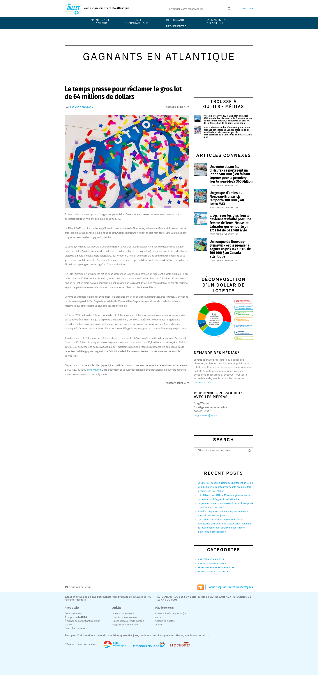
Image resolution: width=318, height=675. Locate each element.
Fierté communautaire (124, 617)
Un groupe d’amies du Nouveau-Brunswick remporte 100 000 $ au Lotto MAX (227, 198)
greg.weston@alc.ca (205, 415)
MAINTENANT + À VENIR (210, 559)
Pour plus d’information (224, 185)
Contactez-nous (203, 382)
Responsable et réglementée (128, 620)
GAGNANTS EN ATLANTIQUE (216, 21)
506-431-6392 (202, 411)
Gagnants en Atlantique (125, 624)
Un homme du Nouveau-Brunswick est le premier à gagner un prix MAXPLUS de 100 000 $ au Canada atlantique (230, 249)
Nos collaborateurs (75, 628)
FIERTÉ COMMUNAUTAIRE (137, 21)
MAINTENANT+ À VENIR (100, 21)
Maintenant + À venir (123, 613)
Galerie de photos (165, 620)
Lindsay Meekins (81, 106)
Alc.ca (158, 624)
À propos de (76, 617)
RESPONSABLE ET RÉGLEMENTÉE (176, 23)
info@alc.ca (94, 369)
